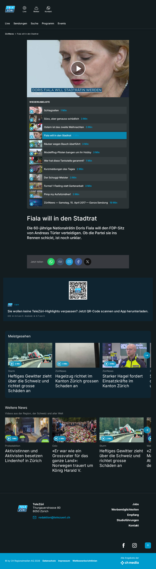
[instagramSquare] (134, 545)
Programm (48, 23)
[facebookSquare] (124, 545)
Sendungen (20, 23)
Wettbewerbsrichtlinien (85, 560)
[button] (60, 261)
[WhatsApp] (51, 261)
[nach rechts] (147, 355)
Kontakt (134, 525)
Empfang (133, 514)
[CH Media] (130, 562)
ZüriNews (9, 34)
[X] (87, 261)
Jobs (135, 504)
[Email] (69, 261)
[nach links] (9, 355)
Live (7, 23)
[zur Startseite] (10, 9)
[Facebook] (78, 261)
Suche (34, 23)
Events (62, 23)
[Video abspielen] (78, 68)
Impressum (64, 560)
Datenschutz (49, 560)
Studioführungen (128, 520)
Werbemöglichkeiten (125, 509)
